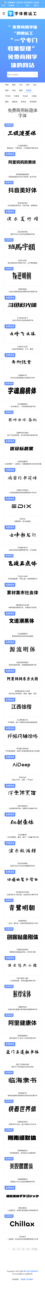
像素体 (14, 101)
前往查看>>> (36, 4)
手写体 (7, 96)
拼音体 (23, 101)
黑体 (7, 90)
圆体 (7, 101)
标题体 (28, 90)
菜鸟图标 (29, 1279)
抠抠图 (23, 1279)
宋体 (14, 90)
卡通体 (34, 96)
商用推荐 (33, 101)
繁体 (14, 84)
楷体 (21, 90)
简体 (7, 84)
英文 (35, 84)
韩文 (28, 84)
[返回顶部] (40, 1160)
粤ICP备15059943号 (31, 1271)
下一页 (34, 1249)
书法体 (25, 96)
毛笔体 (16, 96)
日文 (21, 84)
